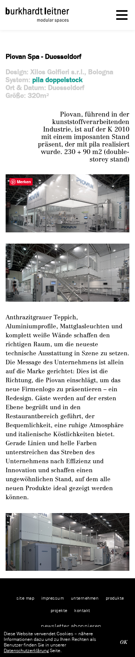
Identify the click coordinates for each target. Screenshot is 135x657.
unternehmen (85, 598)
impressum (52, 598)
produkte (115, 598)
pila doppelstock (57, 80)
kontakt (82, 610)
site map (25, 598)
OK (124, 642)
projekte (59, 610)
